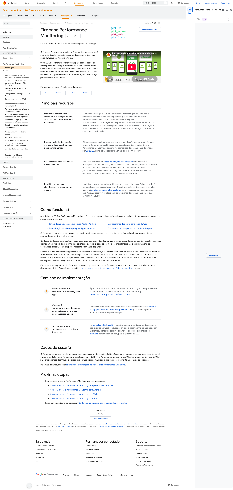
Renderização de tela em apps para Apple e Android (72, 228)
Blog (198, 3)
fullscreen (227, 9)
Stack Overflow (142, 449)
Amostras (39, 453)
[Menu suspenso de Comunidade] (106, 3)
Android (59, 93)
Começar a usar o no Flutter (73, 398)
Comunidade (98, 3)
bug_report (223, 9)
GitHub (38, 461)
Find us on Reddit (92, 449)
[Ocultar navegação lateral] (29, 485)
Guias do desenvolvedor (45, 446)
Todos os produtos (126, 475)
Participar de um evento (95, 461)
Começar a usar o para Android (75, 390)
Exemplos (95, 16)
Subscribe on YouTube (94, 457)
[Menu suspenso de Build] (32, 3)
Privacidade (56, 485)
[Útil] (155, 23)
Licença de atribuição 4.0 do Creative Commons (124, 424)
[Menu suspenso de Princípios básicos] (34, 16)
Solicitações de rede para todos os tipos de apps (130, 228)
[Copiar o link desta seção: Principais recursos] (76, 103)
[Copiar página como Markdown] (75, 36)
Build (27, 3)
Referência (81, 16)
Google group (141, 453)
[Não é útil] (159, 23)
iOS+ (45, 93)
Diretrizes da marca (143, 461)
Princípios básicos (24, 16)
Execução (41, 3)
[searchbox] (16, 23)
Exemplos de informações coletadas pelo (95, 365)
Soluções (56, 3)
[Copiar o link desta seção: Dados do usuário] (73, 347)
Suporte (114, 3)
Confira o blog (91, 446)
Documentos (79, 3)
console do (102, 325)
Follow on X (90, 453)
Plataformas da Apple (99, 294)
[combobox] (155, 3)
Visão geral (7, 16)
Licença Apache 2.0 (64, 426)
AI (40, 16)
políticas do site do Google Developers (110, 426)
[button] (14, 42)
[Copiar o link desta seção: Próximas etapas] (71, 374)
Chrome (77, 475)
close (230, 9)
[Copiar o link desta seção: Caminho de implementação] (92, 278)
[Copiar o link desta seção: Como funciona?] (71, 209)
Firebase (43, 23)
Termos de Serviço (43, 485)
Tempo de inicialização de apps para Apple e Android (72, 224)
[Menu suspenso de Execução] (48, 3)
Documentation (12, 10)
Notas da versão (142, 457)
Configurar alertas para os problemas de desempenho (102, 403)
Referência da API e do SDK (46, 449)
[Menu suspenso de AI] (44, 16)
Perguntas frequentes (144, 465)
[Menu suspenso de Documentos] (87, 3)
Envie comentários (150, 29)
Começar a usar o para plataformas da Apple (81, 385)
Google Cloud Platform (105, 475)
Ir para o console (210, 3)
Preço (67, 3)
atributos (94, 334)
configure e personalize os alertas (106, 190)
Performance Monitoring (39, 10)
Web (73, 93)
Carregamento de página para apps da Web (127, 224)
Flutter (85, 93)
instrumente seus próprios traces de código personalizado (108, 268)
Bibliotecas (40, 457)
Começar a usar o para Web (74, 394)
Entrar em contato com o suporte (148, 446)
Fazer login (225, 3)
